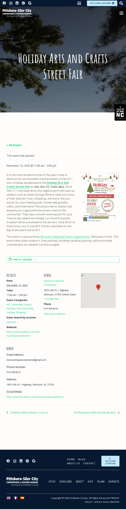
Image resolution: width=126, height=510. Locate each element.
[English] (10, 499)
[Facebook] (4, 3)
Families (11, 308)
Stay (52, 481)
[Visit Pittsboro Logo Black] (17, 13)
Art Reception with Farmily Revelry (95, 412)
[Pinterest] (23, 3)
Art (8, 304)
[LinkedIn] (17, 3)
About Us (73, 463)
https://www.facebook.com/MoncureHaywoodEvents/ (35, 396)
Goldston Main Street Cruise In (29, 412)
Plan (101, 481)
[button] (79, 3)
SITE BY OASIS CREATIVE (106, 501)
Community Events (21, 304)
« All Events (14, 145)
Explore (66, 481)
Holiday (10, 312)
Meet (80, 481)
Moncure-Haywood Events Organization (65, 236)
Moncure (11, 322)
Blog (81, 459)
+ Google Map (51, 298)
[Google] (29, 3)
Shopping (21, 312)
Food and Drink (25, 308)
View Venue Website (54, 313)
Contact (89, 463)
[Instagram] (10, 3)
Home (71, 459)
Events (114, 481)
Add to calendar (22, 259)
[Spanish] (23, 499)
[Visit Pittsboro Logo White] (24, 481)
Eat (90, 481)
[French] (16, 499)
